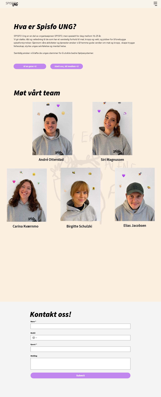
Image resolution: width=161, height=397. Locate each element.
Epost (34, 344)
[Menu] (155, 4)
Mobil (33, 333)
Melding (34, 356)
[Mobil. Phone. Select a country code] (34, 337)
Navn (33, 321)
